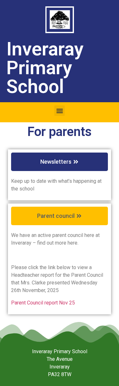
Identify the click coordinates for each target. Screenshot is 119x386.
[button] (59, 110)
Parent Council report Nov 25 (43, 303)
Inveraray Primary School (44, 67)
